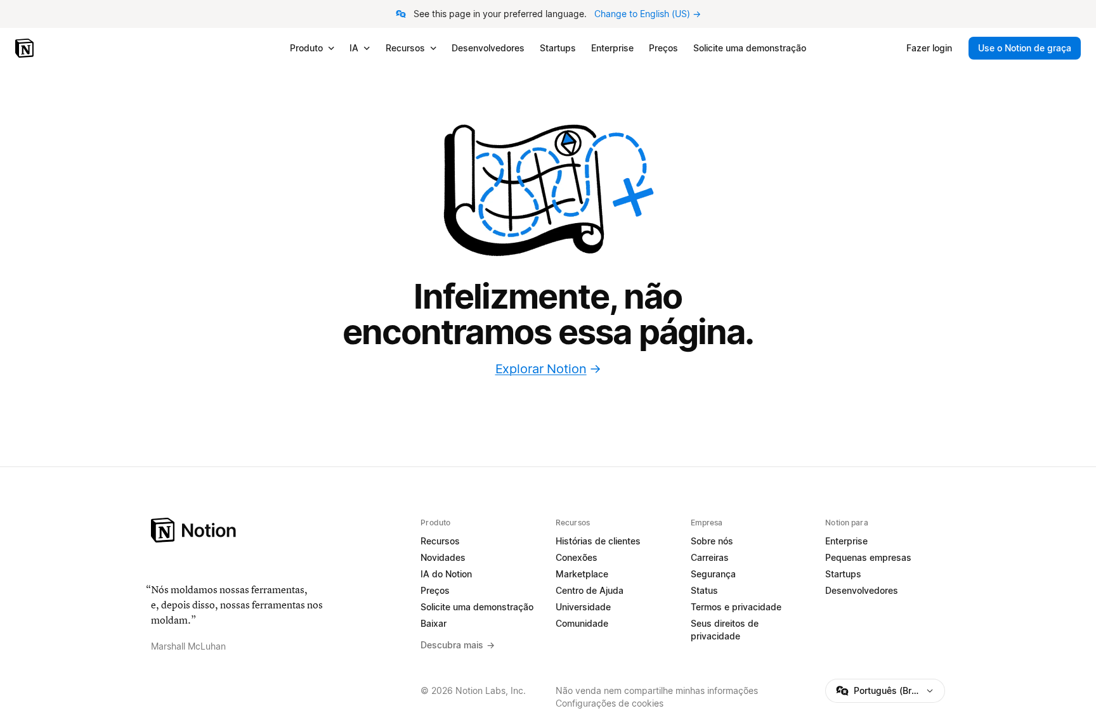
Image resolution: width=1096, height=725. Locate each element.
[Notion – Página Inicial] (278, 530)
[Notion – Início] (25, 48)
